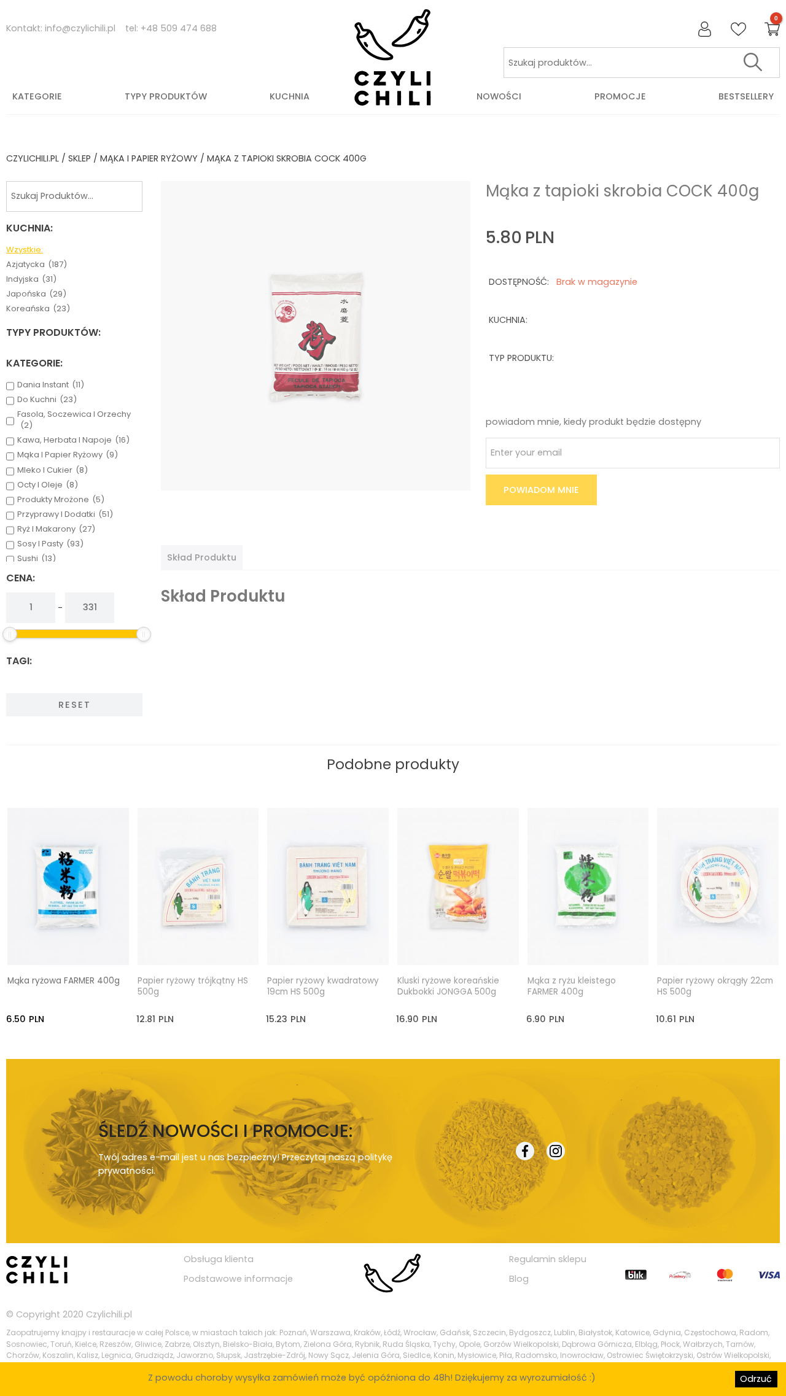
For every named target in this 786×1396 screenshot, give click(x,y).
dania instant (50, 384)
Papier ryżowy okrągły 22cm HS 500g (715, 986)
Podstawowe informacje (238, 1279)
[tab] (202, 557)
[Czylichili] (393, 58)
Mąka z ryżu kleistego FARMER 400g (571, 986)
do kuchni (47, 399)
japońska (36, 294)
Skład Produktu (201, 557)
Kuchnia (289, 96)
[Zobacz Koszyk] (772, 29)
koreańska (38, 308)
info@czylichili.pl (80, 28)
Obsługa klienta (219, 1259)
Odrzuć (756, 1379)
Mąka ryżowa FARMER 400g (63, 981)
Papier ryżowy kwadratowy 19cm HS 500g (323, 986)
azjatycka (36, 264)
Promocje (620, 96)
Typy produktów (166, 96)
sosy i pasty (50, 543)
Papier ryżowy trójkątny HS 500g (193, 986)
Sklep (79, 158)
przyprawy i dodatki (65, 514)
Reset (74, 705)
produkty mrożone (60, 499)
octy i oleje (47, 485)
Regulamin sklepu (547, 1259)
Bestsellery (746, 96)
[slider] (9, 634)
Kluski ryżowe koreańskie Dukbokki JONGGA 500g (448, 986)
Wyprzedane (209, 944)
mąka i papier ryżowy (149, 158)
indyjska (31, 279)
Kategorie (37, 96)
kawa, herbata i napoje (73, 440)
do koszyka (79, 944)
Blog (519, 1279)
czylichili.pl (32, 158)
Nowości (499, 96)
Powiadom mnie (541, 490)
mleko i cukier (52, 470)
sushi (36, 558)
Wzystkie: (24, 249)
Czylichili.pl (109, 1314)
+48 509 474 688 (179, 28)
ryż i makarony (56, 529)
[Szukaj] (753, 62)
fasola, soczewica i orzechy (74, 420)
